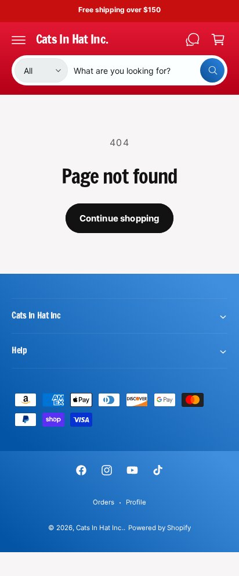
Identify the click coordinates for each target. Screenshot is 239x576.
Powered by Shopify (159, 528)
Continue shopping (119, 218)
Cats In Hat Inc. (99, 528)
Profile (136, 502)
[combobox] (149, 70)
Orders (103, 502)
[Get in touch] (192, 39)
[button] (18, 39)
